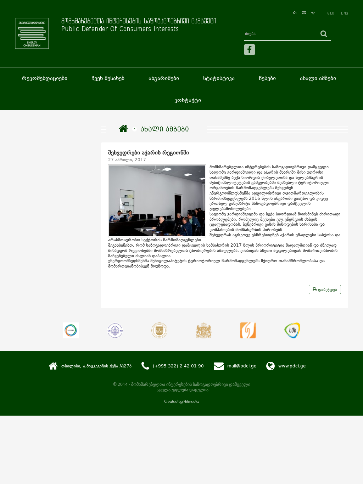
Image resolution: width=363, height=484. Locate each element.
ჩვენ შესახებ (107, 78)
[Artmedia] (181, 402)
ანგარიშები (164, 78)
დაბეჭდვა (327, 289)
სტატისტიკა (219, 78)
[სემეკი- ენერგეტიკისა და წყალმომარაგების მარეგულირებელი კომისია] (71, 330)
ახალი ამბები (318, 78)
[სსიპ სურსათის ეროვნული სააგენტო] (292, 330)
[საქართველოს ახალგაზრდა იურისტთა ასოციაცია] (115, 330)
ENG (344, 13)
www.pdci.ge (292, 366)
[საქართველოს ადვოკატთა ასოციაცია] (159, 330)
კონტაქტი (187, 100)
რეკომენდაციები (44, 78)
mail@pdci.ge (241, 366)
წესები (267, 78)
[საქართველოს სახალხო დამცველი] (204, 330)
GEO (331, 13)
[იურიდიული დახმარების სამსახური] (248, 330)
